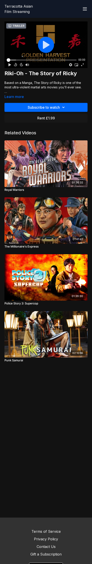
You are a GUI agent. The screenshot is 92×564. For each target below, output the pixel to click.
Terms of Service (46, 531)
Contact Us (46, 546)
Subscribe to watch (44, 107)
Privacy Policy (46, 539)
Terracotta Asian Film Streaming (18, 9)
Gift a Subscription (46, 554)
